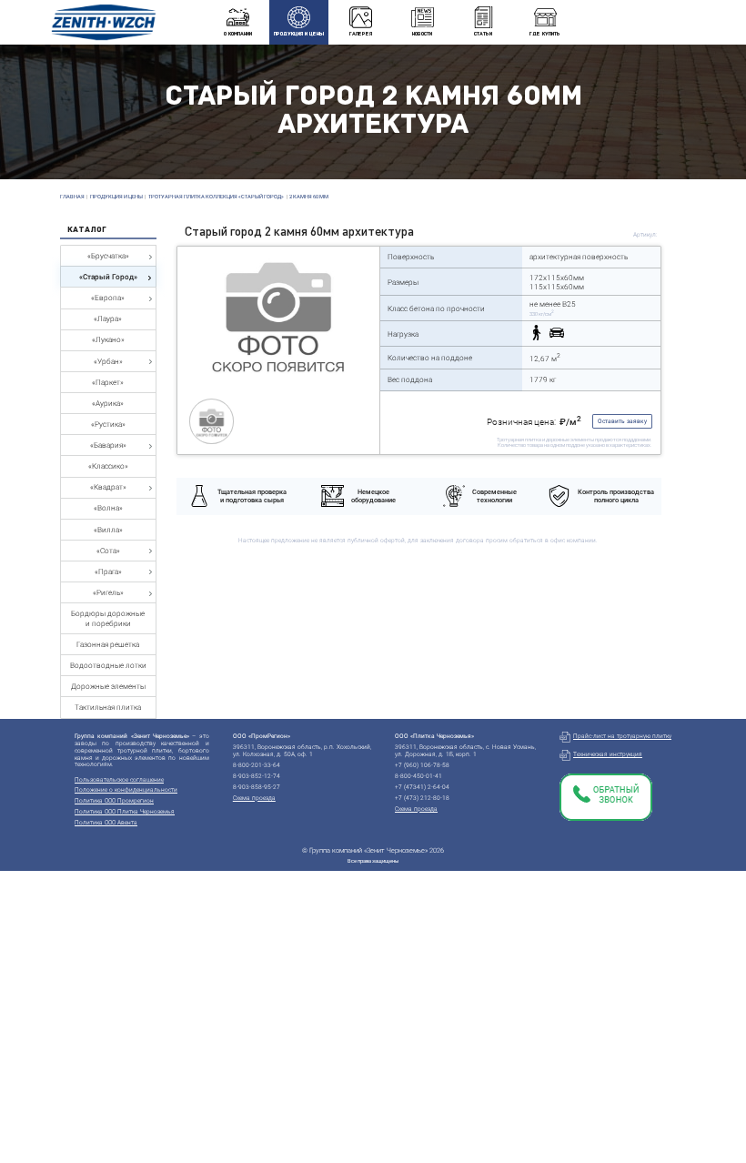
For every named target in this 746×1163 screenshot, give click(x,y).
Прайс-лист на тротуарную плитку (622, 736)
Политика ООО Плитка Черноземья (125, 811)
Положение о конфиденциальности (126, 790)
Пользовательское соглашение (119, 780)
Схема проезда (254, 798)
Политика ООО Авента (106, 822)
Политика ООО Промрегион (114, 800)
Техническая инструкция (607, 754)
